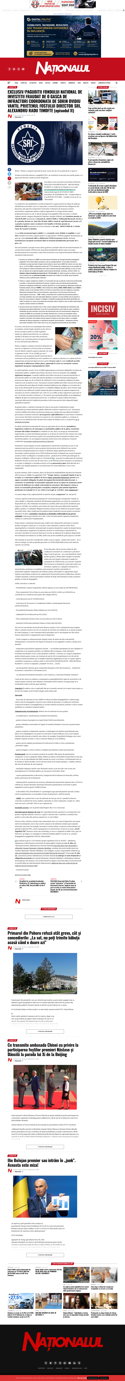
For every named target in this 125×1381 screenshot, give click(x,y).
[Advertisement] (102, 288)
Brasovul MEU (102, 367)
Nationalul (18, 117)
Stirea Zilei (24, 83)
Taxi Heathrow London (95, 357)
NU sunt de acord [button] (92, 1378)
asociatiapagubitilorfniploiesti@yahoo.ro (59, 189)
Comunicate (71, 83)
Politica (47, 83)
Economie (55, 83)
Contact (93, 83)
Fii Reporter (41, 1368)
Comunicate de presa (104, 83)
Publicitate (50, 1368)
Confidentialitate (77, 1368)
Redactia (85, 83)
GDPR (79, 83)
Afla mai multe (82, 1378)
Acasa (16, 83)
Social (41, 83)
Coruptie (63, 83)
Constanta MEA (93, 367)
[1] (53, 458)
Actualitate (33, 83)
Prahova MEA (111, 367)
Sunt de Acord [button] (104, 1378)
